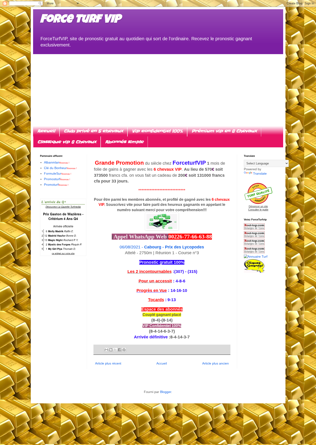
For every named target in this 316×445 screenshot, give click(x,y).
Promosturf (57, 179)
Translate (260, 173)
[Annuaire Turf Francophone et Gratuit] (255, 256)
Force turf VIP (80, 20)
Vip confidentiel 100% (157, 131)
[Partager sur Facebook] (119, 349)
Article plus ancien (215, 363)
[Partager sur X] (115, 349)
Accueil (46, 131)
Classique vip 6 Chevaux (66, 142)
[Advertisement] (158, 86)
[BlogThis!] (110, 349)
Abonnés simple (124, 142)
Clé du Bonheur (60, 168)
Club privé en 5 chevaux (93, 131)
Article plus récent (108, 363)
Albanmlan (56, 162)
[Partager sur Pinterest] (124, 349)
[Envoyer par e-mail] (106, 349)
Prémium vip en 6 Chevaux (224, 131)
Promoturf (56, 184)
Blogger (165, 392)
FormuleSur (57, 173)
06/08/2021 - (162, 247)
